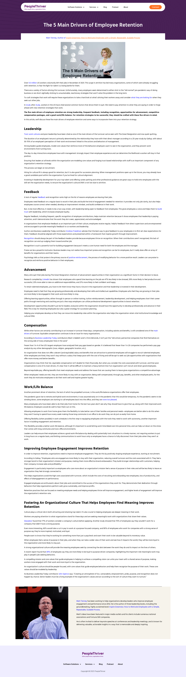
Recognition (29, 238)
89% (48, 552)
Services (92, 7)
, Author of (98, 38)
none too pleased (109, 399)
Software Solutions (75, 7)
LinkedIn (45, 279)
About (126, 7)
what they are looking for (141, 97)
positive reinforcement (78, 257)
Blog (105, 7)
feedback (41, 197)
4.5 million (33, 82)
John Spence (64, 574)
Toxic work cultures (32, 134)
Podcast (115, 7)
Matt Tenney (51, 38)
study (28, 105)
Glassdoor (28, 521)
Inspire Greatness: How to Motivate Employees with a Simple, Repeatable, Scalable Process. (117, 608)
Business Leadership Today (46, 338)
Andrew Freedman (73, 231)
